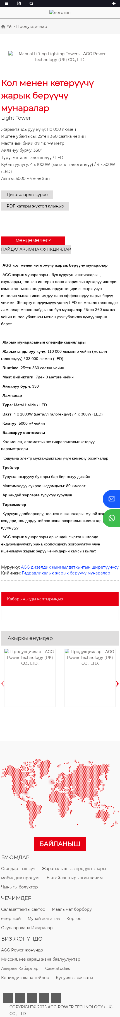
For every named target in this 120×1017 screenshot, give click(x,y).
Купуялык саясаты (74, 977)
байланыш (59, 844)
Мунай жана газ (44, 918)
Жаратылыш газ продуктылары (74, 868)
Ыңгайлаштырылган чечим (75, 877)
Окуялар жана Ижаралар (27, 927)
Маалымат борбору (72, 909)
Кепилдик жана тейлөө (25, 977)
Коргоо (73, 918)
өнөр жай (11, 918)
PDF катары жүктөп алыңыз (35, 206)
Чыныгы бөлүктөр (19, 887)
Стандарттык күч (18, 868)
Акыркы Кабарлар (20, 968)
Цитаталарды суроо (27, 194)
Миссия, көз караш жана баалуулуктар (40, 959)
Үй (9, 26)
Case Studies (57, 968)
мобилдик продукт (20, 877)
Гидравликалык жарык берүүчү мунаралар (66, 573)
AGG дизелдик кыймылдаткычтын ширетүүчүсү (70, 567)
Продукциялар (31, 26)
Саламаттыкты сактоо (23, 909)
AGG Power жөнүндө (22, 950)
